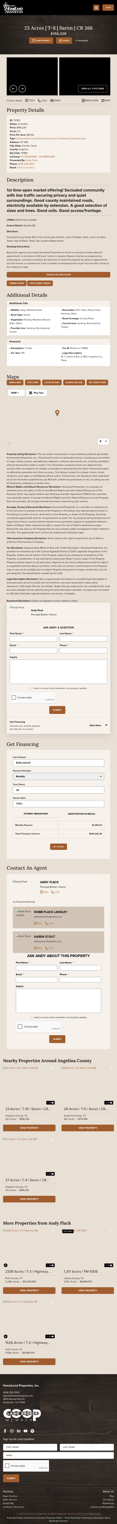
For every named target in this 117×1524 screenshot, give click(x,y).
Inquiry (13, 657)
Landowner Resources (13, 1507)
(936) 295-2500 (26, 164)
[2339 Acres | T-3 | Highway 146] (29, 1248)
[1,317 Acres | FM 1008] (88, 1248)
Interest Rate (19, 798)
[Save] (53, 1069)
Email (14, 645)
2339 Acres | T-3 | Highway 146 (26, 1271)
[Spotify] (32, 1431)
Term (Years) (19, 784)
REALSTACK (95, 1513)
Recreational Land (47, 138)
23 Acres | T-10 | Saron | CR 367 (26, 1108)
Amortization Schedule (81, 814)
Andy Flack (32, 160)
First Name (17, 633)
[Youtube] (25, 1431)
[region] (58, 417)
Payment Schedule (22, 771)
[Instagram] (12, 1431)
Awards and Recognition (102, 1507)
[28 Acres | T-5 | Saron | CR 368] (88, 1085)
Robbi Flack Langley (50, 912)
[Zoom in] (100, 441)
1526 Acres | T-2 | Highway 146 (26, 1342)
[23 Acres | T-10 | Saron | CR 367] (29, 1085)
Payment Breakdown (36, 813)
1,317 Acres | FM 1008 (81, 1271)
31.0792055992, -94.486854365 (37, 156)
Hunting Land (78, 138)
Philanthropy (108, 1503)
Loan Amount (19, 757)
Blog (112, 1496)
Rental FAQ (8, 1503)
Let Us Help (58, 846)
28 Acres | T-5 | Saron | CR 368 (84, 1108)
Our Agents (108, 1499)
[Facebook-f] (5, 1431)
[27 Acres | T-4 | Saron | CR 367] (29, 1156)
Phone (64, 645)
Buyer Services (10, 1496)
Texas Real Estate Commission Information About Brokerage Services (79, 1519)
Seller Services (10, 1499)
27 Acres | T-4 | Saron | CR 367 (25, 1180)
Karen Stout (44, 936)
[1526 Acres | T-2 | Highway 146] (29, 1319)
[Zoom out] (106, 441)
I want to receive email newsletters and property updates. (60, 688)
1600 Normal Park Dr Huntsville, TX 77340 (14, 1400)
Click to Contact (25, 167)
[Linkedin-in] (19, 1431)
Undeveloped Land (26, 138)
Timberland (64, 138)
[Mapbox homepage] (9, 443)
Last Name (67, 633)
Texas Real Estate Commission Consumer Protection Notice (34, 1517)
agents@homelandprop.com (18, 1395)
